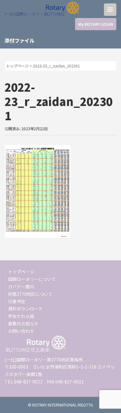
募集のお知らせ (23, 323)
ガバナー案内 (21, 286)
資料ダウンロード (25, 308)
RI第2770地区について (30, 294)
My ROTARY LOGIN (95, 24)
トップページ (17, 65)
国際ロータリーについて (32, 279)
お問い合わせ (21, 331)
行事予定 (16, 301)
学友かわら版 (21, 316)
